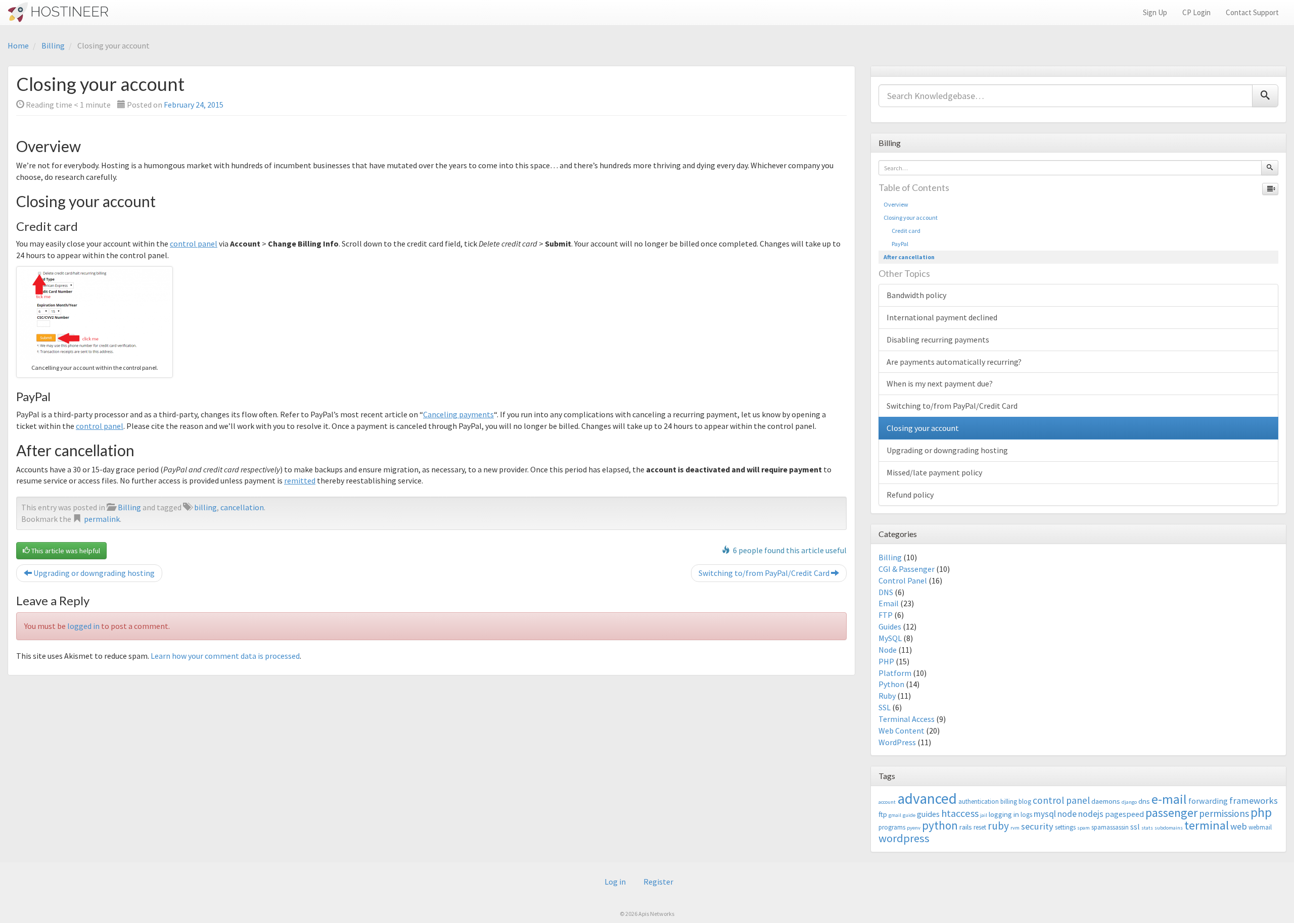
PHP (886, 661)
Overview (896, 204)
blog (1025, 801)
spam (1083, 827)
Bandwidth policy (916, 295)
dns (1144, 801)
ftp (883, 814)
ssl (1135, 826)
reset (980, 827)
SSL (885, 707)
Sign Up (1155, 12)
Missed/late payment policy (934, 472)
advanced (927, 798)
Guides (890, 626)
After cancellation (909, 257)
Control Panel (903, 580)
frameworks (1253, 800)
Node (888, 650)
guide (909, 815)
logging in (1004, 814)
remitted (299, 480)
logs (1026, 814)
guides (928, 814)
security (1037, 826)
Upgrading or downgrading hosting (93, 573)
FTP (886, 615)
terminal (1206, 825)
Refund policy (910, 495)
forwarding (1208, 801)
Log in (615, 882)
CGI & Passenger (907, 569)
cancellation (242, 507)
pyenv (913, 827)
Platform (895, 673)
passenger (1171, 812)
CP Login (1196, 12)
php (1261, 812)
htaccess (960, 813)
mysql (1045, 813)
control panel (193, 243)
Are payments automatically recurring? (954, 362)
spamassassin (1110, 827)
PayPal (896, 244)
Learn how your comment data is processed (225, 656)
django (1129, 802)
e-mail (1169, 799)
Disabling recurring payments (938, 339)
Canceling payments (458, 414)
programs (892, 827)
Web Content (902, 730)
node (1067, 813)
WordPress (897, 742)
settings (1065, 827)
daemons (1105, 801)
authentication (978, 801)
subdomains (1168, 827)
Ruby (887, 696)
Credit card (902, 230)
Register (658, 882)
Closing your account (911, 217)
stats (1147, 827)
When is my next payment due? (940, 383)
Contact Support (1252, 12)
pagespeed (1124, 814)
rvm (1015, 827)
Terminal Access (907, 719)
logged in (83, 626)
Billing (53, 45)
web (1238, 826)
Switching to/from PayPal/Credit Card (765, 573)
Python (891, 684)
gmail (895, 815)
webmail (1260, 827)
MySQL (890, 638)
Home (18, 45)
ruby (998, 826)
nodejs (1090, 813)
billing (205, 507)
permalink (102, 519)
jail (983, 815)
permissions (1224, 813)
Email (889, 603)
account (887, 802)
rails (965, 827)
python (940, 825)
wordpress (904, 838)
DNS (886, 592)
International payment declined (942, 317)
